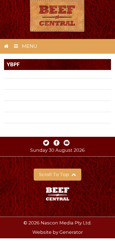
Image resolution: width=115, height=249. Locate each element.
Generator (71, 232)
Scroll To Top (54, 174)
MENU (29, 46)
